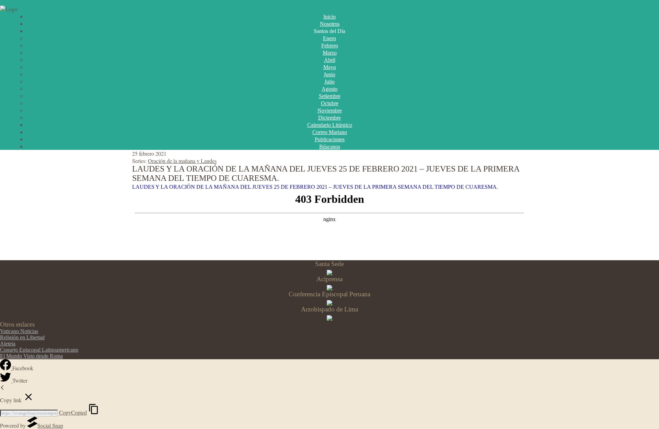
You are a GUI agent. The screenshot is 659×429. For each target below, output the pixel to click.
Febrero (329, 45)
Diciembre (329, 118)
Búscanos (329, 147)
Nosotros (329, 24)
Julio (329, 82)
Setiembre (329, 96)
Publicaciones (330, 139)
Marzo (330, 53)
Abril (329, 60)
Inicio (329, 17)
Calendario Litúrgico (329, 125)
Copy (73, 412)
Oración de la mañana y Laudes (182, 160)
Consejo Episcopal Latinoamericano (39, 350)
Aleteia (7, 343)
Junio (329, 74)
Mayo (329, 67)
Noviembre (329, 110)
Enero (329, 38)
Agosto (329, 89)
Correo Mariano (329, 132)
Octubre (329, 103)
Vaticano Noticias (19, 331)
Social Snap (50, 425)
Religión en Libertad (22, 337)
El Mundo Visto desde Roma (31, 356)
